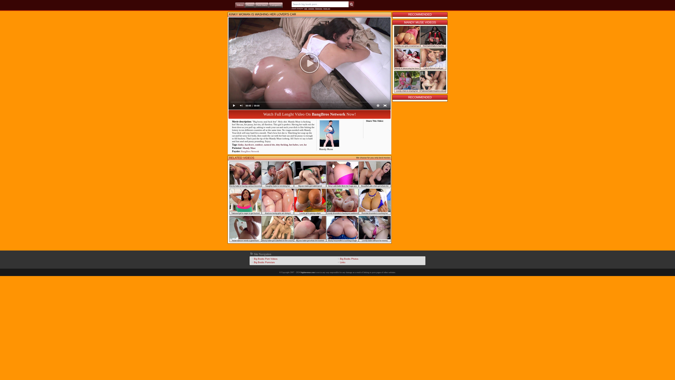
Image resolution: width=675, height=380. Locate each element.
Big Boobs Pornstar (264, 262)
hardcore (249, 144)
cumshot (311, 9)
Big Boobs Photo (349, 259)
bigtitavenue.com (308, 272)
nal (305, 9)
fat (305, 144)
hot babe (293, 144)
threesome (318, 9)
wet (301, 144)
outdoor (259, 144)
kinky (241, 144)
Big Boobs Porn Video (266, 259)
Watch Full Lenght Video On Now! (309, 114)
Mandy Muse (249, 148)
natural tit (269, 144)
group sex (326, 9)
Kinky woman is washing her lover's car (262, 14)
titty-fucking (282, 144)
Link (342, 262)
